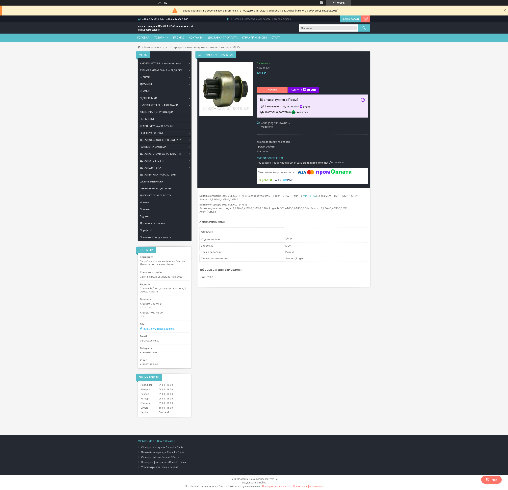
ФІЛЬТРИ (145, 77)
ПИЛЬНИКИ (147, 119)
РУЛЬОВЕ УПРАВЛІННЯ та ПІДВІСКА (161, 70)
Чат (494, 479)
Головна (143, 37)
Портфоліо (146, 230)
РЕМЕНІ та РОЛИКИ (151, 132)
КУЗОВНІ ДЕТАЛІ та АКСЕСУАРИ (159, 105)
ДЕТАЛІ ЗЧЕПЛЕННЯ (152, 160)
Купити (272, 89)
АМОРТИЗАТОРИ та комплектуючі (160, 63)
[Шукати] (364, 28)
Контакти (196, 37)
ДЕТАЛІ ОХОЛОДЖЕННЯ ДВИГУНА (160, 139)
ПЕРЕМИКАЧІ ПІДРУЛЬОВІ (155, 188)
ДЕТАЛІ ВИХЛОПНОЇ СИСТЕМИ (158, 174)
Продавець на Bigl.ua (254, 482)
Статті (276, 37)
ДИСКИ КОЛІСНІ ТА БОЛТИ (155, 195)
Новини (144, 202)
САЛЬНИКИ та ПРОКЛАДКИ (156, 112)
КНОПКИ (145, 91)
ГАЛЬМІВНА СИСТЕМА (153, 146)
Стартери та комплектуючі (187, 47)
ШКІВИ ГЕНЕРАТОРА (151, 181)
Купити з (296, 89)
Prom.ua (273, 479)
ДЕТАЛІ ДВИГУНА (150, 167)
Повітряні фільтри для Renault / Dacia (164, 462)
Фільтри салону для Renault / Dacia (162, 447)
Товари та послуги (155, 47)
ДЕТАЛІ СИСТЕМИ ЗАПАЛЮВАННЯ (160, 153)
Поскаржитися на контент (276, 486)
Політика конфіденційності (308, 486)
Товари (159, 37)
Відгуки (144, 216)
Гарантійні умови (254, 37)
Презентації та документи (155, 237)
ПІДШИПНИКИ (148, 98)
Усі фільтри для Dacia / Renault (159, 467)
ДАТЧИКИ (146, 84)
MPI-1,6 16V (309, 195)
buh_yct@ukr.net (149, 340)
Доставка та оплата (223, 37)
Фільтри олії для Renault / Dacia (160, 457)
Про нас (178, 37)
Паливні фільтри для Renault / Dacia (162, 452)
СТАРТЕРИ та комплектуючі (156, 125)
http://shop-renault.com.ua (158, 328)
